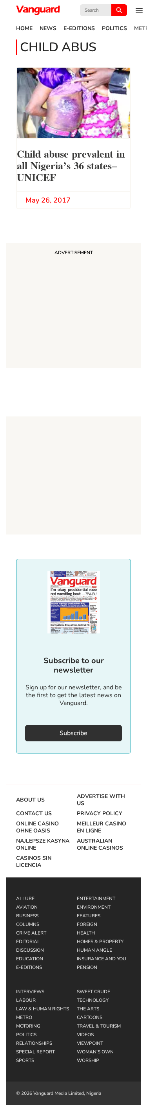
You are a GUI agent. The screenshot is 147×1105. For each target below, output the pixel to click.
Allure (25, 898)
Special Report (35, 1052)
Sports (25, 1060)
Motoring (28, 1026)
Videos (85, 1034)
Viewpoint (90, 1043)
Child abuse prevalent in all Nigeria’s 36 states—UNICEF (71, 165)
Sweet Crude (93, 991)
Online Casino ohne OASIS (37, 827)
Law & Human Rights (42, 1009)
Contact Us (34, 813)
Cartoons (89, 1017)
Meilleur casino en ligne (101, 827)
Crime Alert (31, 933)
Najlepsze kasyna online (42, 845)
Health (86, 933)
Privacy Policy (99, 813)
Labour (26, 1000)
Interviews (30, 991)
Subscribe (73, 733)
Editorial (28, 941)
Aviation (27, 907)
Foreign (87, 924)
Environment (94, 907)
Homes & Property (100, 941)
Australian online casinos (100, 845)
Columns (27, 924)
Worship (88, 1060)
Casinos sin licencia (33, 862)
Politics (114, 28)
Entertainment (96, 898)
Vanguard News (38, 10)
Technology (93, 1000)
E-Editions (79, 28)
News (48, 28)
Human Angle (94, 950)
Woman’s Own (95, 1052)
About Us (30, 800)
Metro (24, 1017)
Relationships (34, 1043)
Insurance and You (101, 959)
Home (24, 28)
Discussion (30, 950)
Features (88, 916)
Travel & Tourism (99, 1026)
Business (27, 916)
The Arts (88, 1009)
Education (29, 959)
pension (87, 967)
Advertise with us (101, 800)
